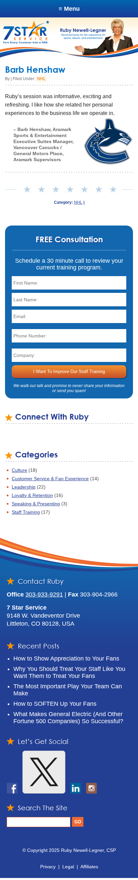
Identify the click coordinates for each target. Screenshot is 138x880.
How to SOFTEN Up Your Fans (54, 703)
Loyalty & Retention (32, 495)
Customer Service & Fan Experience (50, 478)
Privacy (48, 866)
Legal (68, 866)
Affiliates (89, 866)
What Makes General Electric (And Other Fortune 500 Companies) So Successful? (68, 718)
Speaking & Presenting (36, 503)
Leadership (24, 487)
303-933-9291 (44, 594)
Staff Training (26, 512)
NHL (41, 78)
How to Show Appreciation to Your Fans (66, 658)
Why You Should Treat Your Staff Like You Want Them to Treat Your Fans (69, 672)
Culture (19, 470)
